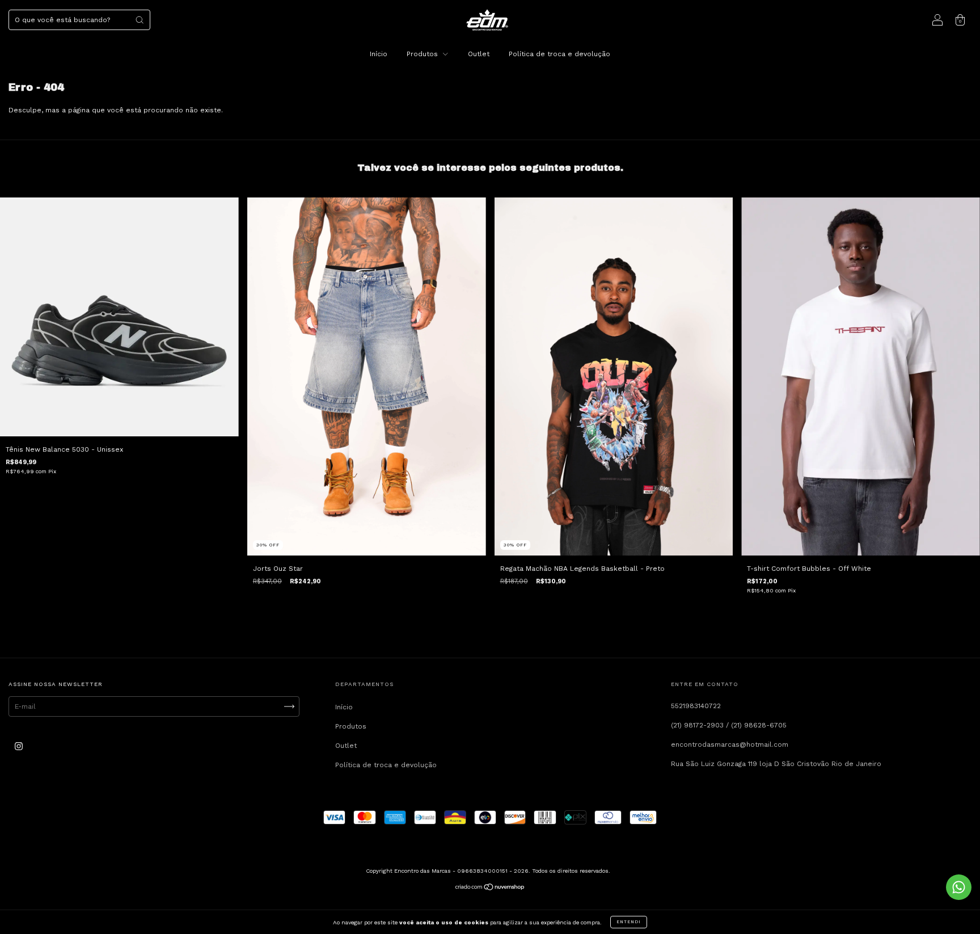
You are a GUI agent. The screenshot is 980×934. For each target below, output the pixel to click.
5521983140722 (696, 706)
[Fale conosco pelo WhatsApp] (958, 887)
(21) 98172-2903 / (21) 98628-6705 (729, 725)
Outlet (478, 54)
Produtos (423, 54)
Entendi (628, 921)
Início (378, 54)
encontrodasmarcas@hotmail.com (729, 744)
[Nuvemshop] (490, 889)
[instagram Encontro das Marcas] (19, 747)
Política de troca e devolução (559, 54)
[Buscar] (139, 20)
